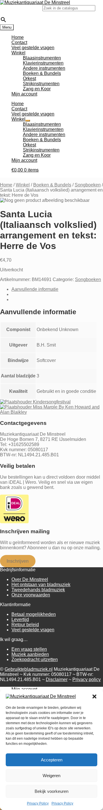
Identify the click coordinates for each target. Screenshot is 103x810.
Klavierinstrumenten (43, 63)
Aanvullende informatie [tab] (34, 289)
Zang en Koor (37, 88)
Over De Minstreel (29, 579)
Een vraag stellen (29, 649)
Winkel (18, 52)
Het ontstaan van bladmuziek (40, 584)
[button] (94, 696)
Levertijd (20, 619)
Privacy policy (86, 679)
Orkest (29, 78)
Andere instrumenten (44, 68)
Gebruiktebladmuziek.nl (29, 669)
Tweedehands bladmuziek (38, 589)
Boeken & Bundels (42, 73)
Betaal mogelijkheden (33, 614)
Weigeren (51, 775)
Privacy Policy (38, 803)
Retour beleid (25, 624)
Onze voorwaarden (30, 594)
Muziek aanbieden (30, 654)
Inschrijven (18, 561)
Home (17, 37)
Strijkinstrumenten (41, 83)
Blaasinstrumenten (42, 57)
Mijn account (24, 93)
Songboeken (88, 184)
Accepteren (51, 759)
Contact (19, 42)
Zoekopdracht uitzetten (34, 659)
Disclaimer (57, 679)
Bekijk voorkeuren (51, 791)
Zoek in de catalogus (21, 7)
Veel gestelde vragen (32, 47)
